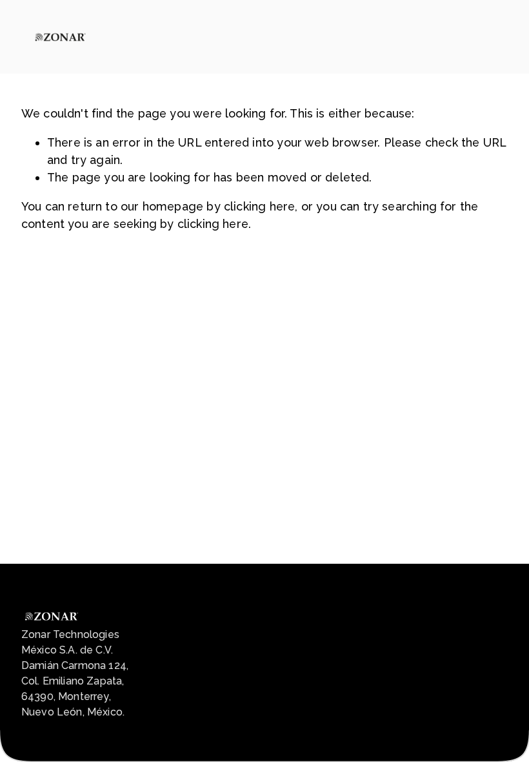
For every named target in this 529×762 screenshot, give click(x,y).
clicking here (259, 206)
